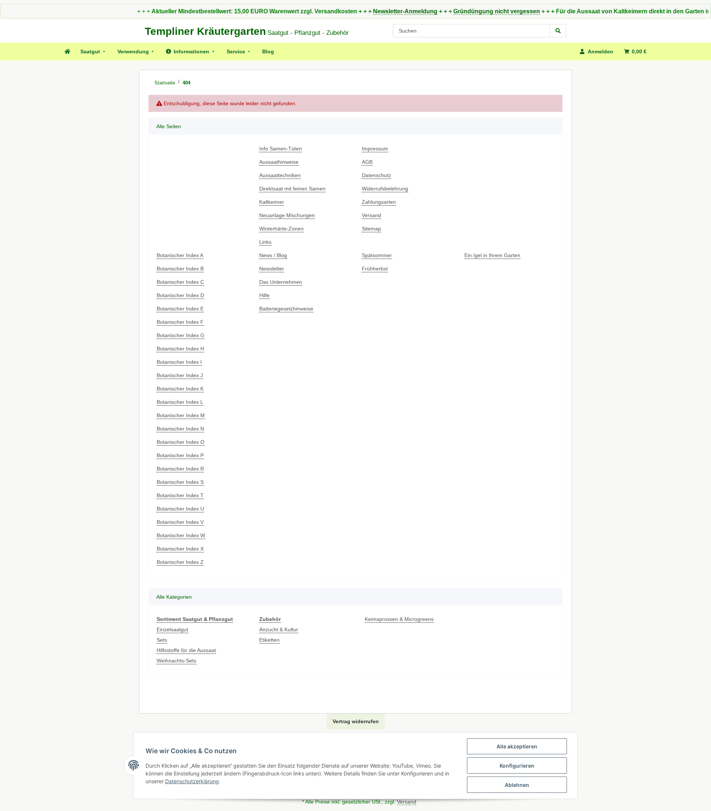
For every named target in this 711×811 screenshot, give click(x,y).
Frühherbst (375, 269)
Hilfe (264, 295)
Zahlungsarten (379, 202)
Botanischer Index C (180, 282)
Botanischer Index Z (180, 562)
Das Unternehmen (280, 282)
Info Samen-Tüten (280, 149)
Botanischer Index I (179, 362)
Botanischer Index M (181, 415)
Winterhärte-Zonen (281, 229)
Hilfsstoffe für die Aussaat (186, 650)
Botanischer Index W (181, 535)
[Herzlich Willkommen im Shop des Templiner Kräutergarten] (67, 51)
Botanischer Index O (180, 442)
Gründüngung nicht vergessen (474, 11)
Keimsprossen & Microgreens (399, 619)
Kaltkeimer (271, 202)
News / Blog (273, 255)
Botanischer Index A (180, 255)
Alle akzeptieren (517, 746)
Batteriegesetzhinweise (286, 309)
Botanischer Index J (180, 375)
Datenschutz (376, 175)
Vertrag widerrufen (356, 721)
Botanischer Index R (180, 469)
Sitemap (371, 229)
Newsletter (271, 269)
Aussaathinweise (278, 162)
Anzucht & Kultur (278, 629)
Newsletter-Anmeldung (383, 11)
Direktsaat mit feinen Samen (292, 189)
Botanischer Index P (180, 455)
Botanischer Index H (180, 349)
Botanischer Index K (180, 389)
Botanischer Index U (180, 509)
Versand (371, 215)
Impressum (375, 149)
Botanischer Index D (180, 295)
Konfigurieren (517, 765)
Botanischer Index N (180, 429)
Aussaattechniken (280, 175)
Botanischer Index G (180, 335)
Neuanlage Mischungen (287, 215)
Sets (162, 640)
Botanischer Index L (180, 402)
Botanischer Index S (180, 482)
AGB (367, 162)
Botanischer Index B (180, 269)
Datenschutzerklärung (192, 781)
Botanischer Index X (180, 549)
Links (265, 242)
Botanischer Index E (180, 309)
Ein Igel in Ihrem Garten (492, 255)
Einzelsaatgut (172, 629)
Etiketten (269, 640)
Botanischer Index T (180, 495)
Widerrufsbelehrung (385, 189)
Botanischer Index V (180, 522)
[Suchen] (558, 30)
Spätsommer (377, 255)
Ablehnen (517, 785)
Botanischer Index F (180, 322)
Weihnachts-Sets (176, 661)
